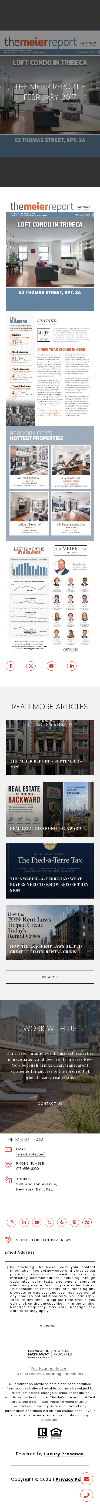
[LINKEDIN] (24, 1222)
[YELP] (62, 1222)
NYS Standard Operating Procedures (50, 1373)
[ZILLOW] (87, 1222)
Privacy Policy (24, 1274)
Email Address (20, 1252)
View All (50, 977)
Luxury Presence (64, 1454)
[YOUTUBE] (36, 1222)
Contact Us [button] (50, 1103)
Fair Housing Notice (49, 1368)
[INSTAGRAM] (11, 1222)
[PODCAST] (74, 1222)
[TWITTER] (49, 1222)
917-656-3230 (27, 1168)
